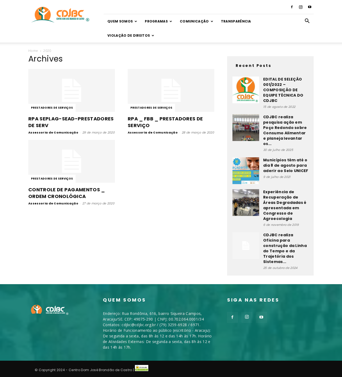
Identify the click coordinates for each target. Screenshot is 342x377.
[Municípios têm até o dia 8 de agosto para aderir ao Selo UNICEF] (245, 170)
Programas (156, 21)
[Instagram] (301, 7)
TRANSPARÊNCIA (236, 21)
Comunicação (194, 21)
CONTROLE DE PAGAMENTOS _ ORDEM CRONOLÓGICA (66, 193)
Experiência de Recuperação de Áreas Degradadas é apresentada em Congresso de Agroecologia (284, 205)
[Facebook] (292, 7)
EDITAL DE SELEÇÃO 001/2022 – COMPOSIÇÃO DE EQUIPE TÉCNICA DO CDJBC (283, 90)
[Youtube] (310, 7)
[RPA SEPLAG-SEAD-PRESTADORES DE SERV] (71, 90)
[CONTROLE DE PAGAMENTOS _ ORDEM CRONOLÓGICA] (71, 161)
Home (33, 50)
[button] (307, 21)
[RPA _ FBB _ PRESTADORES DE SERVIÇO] (171, 90)
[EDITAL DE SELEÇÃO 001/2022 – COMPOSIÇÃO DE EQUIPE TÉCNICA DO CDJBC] (245, 90)
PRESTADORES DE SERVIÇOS (52, 108)
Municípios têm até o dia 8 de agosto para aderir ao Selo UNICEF (285, 165)
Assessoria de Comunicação (53, 132)
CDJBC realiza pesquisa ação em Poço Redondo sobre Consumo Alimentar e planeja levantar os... (285, 130)
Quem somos (120, 21)
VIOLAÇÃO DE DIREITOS (128, 35)
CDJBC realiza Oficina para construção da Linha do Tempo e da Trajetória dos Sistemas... (285, 248)
